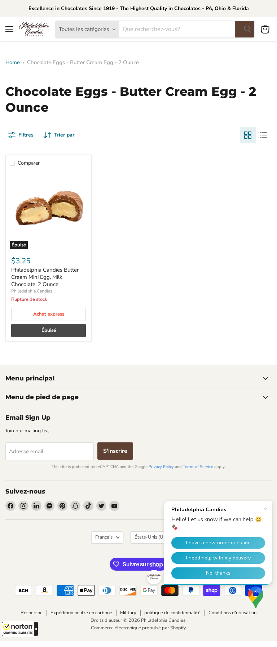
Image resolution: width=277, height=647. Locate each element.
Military (128, 613)
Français (104, 537)
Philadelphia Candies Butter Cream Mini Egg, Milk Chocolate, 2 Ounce (45, 276)
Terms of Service (198, 466)
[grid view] (248, 135)
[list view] (264, 135)
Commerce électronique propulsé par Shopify (138, 628)
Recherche (32, 613)
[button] (20, 629)
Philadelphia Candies (31, 291)
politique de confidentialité (172, 613)
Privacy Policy (161, 466)
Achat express (48, 314)
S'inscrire (115, 451)
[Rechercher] (244, 29)
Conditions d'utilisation (232, 613)
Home (12, 62)
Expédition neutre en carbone (81, 613)
